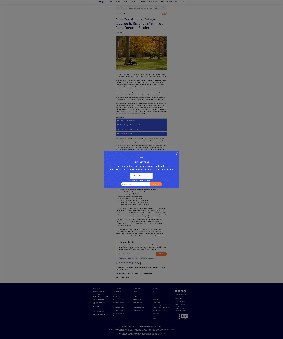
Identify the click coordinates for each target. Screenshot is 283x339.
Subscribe (156, 184)
